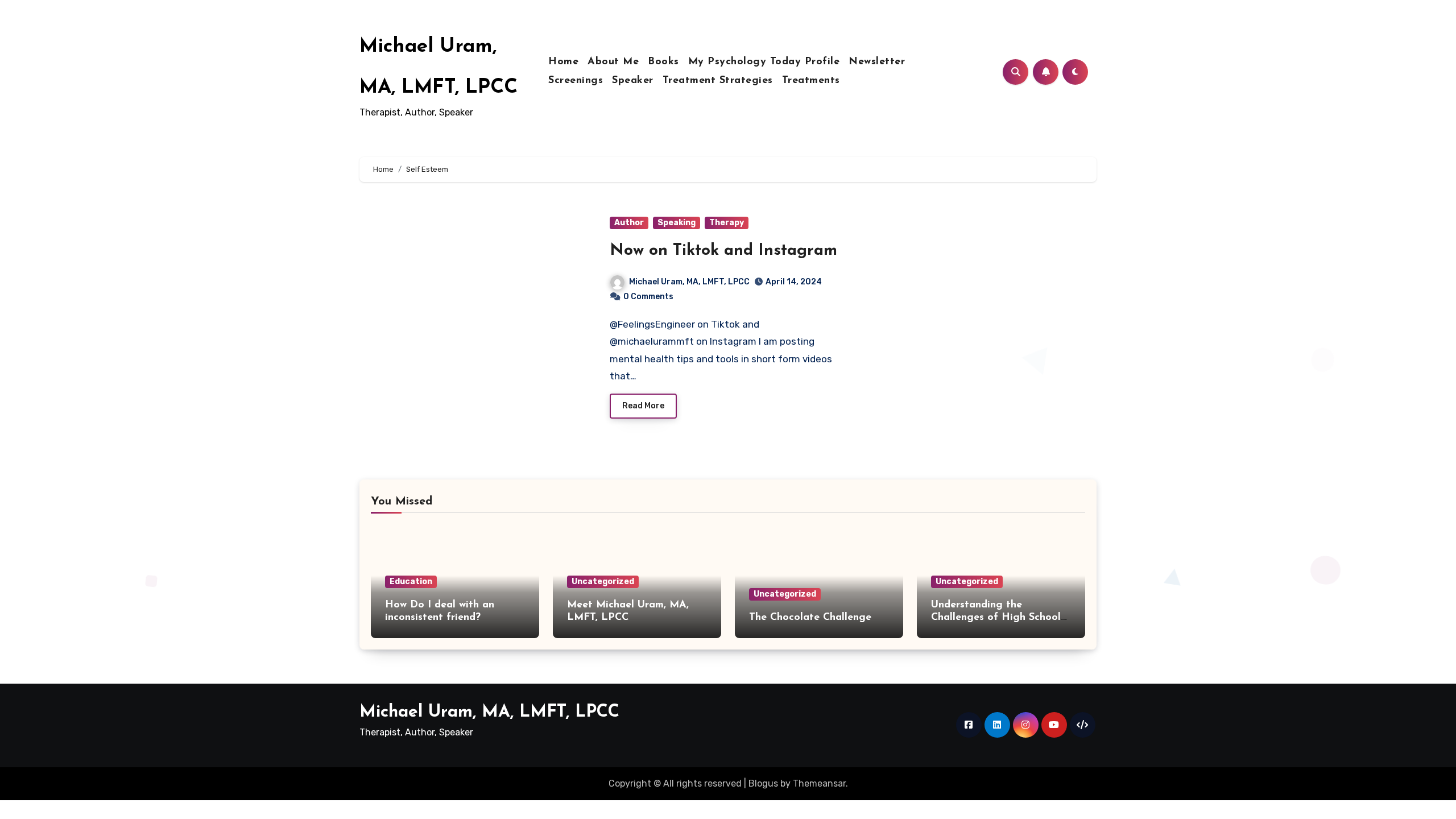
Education (411, 581)
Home (563, 62)
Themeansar (819, 783)
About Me (613, 62)
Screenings (575, 81)
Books (663, 62)
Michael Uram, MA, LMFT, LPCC (689, 282)
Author (629, 223)
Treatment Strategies (718, 81)
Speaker (632, 81)
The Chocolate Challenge (810, 618)
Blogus (763, 783)
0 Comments (648, 296)
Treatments (811, 81)
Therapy (726, 223)
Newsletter (877, 62)
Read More (643, 406)
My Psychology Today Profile (764, 62)
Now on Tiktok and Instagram (723, 251)
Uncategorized (603, 581)
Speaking (676, 223)
